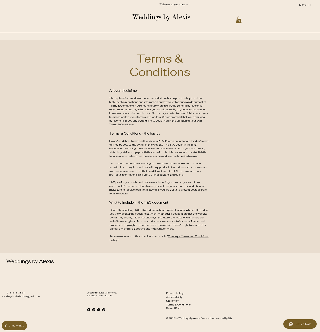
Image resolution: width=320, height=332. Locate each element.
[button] (239, 20)
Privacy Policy (175, 293)
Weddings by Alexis (30, 261)
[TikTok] (104, 309)
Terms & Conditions (178, 304)
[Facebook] (88, 309)
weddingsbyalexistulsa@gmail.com (21, 296)
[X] (98, 309)
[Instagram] (94, 309)
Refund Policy (174, 308)
